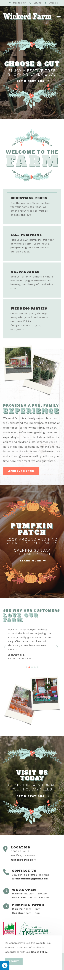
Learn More (31, 560)
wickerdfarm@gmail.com (30, 878)
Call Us (37, 3)
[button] (21, 471)
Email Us (53, 3)
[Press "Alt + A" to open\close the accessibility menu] (4, 965)
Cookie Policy (39, 951)
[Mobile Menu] (59, 16)
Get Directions (31, 80)
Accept (14, 961)
